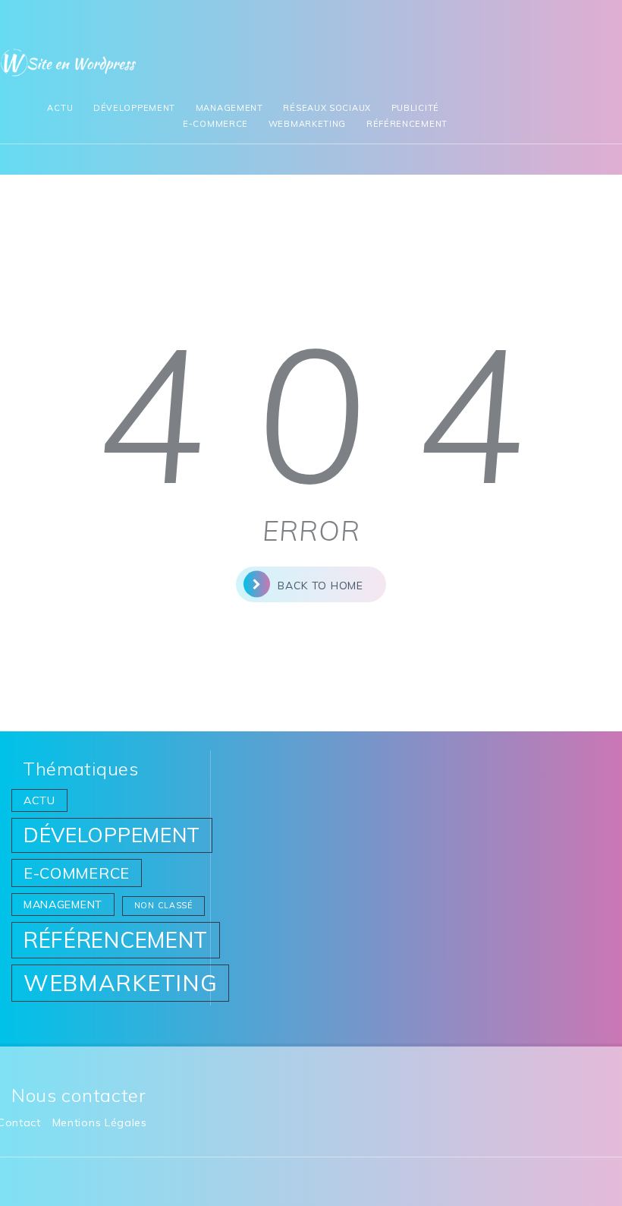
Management (229, 108)
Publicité (415, 108)
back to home (320, 585)
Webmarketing (307, 123)
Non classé (163, 905)
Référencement (407, 123)
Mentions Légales (99, 1122)
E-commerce (215, 123)
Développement (134, 108)
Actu (60, 108)
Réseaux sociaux (327, 108)
